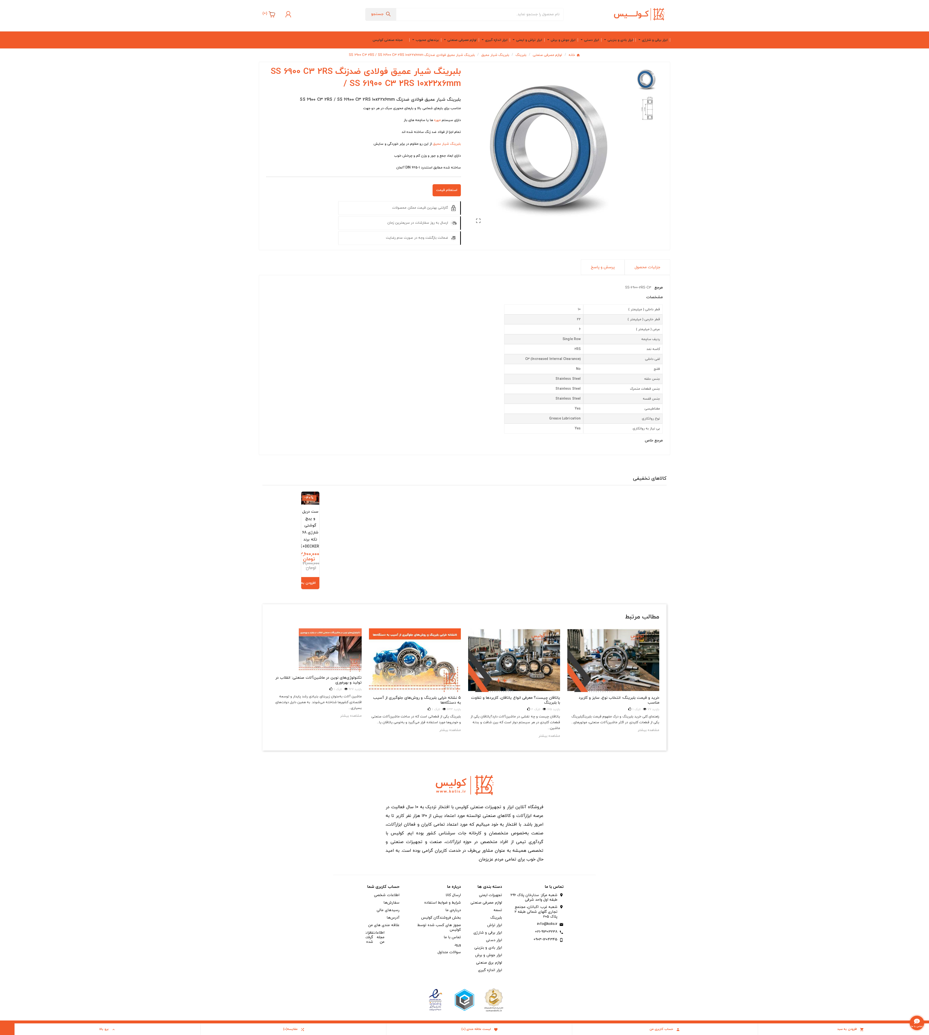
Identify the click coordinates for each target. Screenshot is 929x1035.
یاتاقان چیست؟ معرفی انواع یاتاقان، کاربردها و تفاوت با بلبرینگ (515, 700)
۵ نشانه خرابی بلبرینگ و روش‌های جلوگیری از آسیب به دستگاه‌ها (417, 700)
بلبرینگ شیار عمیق (447, 144)
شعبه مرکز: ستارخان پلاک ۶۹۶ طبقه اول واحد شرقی (533, 898)
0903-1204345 (545, 939)
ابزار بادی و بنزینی (488, 947)
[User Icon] (287, 14)
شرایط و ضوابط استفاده (442, 902)
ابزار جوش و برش (488, 955)
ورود (457, 944)
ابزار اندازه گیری (490, 970)
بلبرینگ (496, 917)
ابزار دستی (494, 940)
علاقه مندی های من (383, 925)
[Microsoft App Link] (435, 999)
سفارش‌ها (391, 902)
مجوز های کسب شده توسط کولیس (439, 927)
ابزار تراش (494, 925)
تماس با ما (452, 937)
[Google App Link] (464, 999)
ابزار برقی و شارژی (487, 932)
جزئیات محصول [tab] (647, 267)
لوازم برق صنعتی (489, 962)
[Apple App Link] (493, 999)
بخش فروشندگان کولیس (441, 917)
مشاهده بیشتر (351, 716)
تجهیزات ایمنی (490, 895)
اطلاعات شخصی (386, 895)
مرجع (658, 287)
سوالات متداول (449, 952)
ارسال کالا (453, 895)
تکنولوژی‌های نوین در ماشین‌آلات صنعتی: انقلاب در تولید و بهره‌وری (318, 680)
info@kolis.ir (547, 924)
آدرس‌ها (393, 917)
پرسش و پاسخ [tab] (603, 267)
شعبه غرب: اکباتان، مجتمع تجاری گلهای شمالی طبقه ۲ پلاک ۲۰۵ (536, 912)
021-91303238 (546, 931)
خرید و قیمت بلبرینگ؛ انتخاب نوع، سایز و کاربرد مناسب (619, 700)
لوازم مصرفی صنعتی (486, 902)
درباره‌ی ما (453, 910)
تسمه (498, 910)
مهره (437, 120)
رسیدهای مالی (388, 910)
